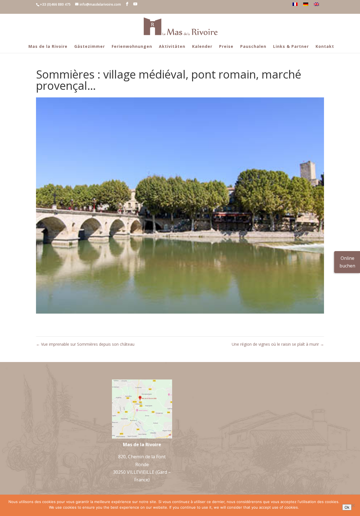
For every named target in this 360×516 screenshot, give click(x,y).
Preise (226, 46)
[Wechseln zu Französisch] (295, 4)
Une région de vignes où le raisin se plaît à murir (278, 344)
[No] (353, 505)
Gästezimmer (89, 46)
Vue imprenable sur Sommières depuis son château (85, 344)
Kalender (202, 46)
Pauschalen (253, 46)
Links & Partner (291, 46)
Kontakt (325, 46)
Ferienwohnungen (132, 46)
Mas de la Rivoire (48, 46)
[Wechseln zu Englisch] (316, 4)
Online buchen (347, 262)
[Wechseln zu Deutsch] (305, 4)
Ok (347, 507)
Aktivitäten (172, 46)
